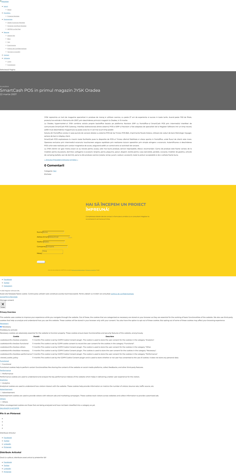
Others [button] (3, 399)
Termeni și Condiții (13, 52)
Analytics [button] (4, 380)
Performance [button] (5, 370)
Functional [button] (4, 361)
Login (9, 61)
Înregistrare (11, 65)
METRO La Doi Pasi (14, 29)
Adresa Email (42, 237)
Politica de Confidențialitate (16, 48)
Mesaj (39, 253)
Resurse (6, 32)
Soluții (6, 6)
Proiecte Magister (13, 16)
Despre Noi (11, 35)
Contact (6, 55)
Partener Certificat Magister (16, 26)
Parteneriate (8, 19)
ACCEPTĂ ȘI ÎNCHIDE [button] (9, 297)
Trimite (41, 262)
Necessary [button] (4, 324)
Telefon (40, 242)
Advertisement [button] (6, 389)
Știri (8, 42)
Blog (9, 39)
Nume (39, 232)
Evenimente (11, 45)
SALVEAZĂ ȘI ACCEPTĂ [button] (9, 408)
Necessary (6, 327)
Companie (41, 247)
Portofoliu (7, 13)
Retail (9, 10)
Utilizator (7, 58)
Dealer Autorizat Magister (16, 22)
